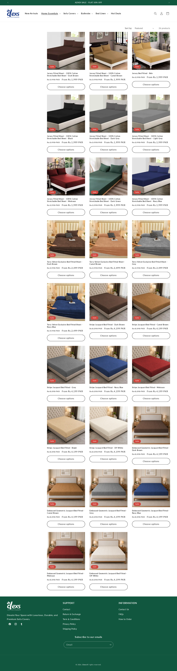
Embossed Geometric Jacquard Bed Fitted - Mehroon (65, 574)
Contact (66, 609)
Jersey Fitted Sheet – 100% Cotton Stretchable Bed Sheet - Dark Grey (104, 137)
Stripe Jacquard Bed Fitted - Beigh (62, 448)
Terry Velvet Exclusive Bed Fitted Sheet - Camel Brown (107, 263)
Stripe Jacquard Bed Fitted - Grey (61, 387)
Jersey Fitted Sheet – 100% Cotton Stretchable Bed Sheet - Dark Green (105, 200)
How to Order (125, 619)
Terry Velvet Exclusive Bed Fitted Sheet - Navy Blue (65, 325)
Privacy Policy (69, 624)
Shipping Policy (70, 629)
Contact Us (124, 609)
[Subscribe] (110, 644)
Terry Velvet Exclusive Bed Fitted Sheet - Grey (150, 263)
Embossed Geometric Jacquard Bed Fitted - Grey (108, 512)
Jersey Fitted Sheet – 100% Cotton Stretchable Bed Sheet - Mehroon (62, 200)
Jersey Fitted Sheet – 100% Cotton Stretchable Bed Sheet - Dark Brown (62, 74)
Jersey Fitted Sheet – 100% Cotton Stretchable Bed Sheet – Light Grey (147, 137)
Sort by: (128, 28)
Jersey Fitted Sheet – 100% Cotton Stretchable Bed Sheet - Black (62, 137)
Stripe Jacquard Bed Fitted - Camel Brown (150, 324)
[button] (51, 13)
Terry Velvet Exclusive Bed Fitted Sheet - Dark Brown (65, 263)
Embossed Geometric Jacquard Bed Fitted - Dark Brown (150, 449)
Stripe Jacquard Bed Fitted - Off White (106, 448)
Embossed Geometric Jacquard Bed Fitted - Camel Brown (65, 512)
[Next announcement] (169, 2)
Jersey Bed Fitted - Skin (142, 73)
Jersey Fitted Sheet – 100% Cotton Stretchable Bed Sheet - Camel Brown (105, 74)
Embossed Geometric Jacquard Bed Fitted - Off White (108, 574)
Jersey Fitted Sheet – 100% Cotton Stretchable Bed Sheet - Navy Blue (147, 200)
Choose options (66, 87)
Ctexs (84, 664)
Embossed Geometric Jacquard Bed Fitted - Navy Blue (150, 512)
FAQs (121, 614)
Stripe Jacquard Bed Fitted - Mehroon (148, 387)
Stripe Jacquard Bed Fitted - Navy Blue (106, 387)
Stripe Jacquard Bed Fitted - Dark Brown (107, 324)
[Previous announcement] (8, 2)
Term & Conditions (71, 619)
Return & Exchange (72, 614)
